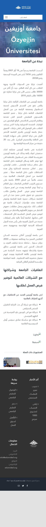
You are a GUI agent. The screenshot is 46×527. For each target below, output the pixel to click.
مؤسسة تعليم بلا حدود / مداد (16, 480)
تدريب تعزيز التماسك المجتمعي (33, 392)
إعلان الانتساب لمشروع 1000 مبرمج (33, 411)
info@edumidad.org (8, 457)
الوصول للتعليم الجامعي (12, 393)
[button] (40, 362)
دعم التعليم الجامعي (12, 407)
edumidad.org (11, 467)
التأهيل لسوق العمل (13, 421)
